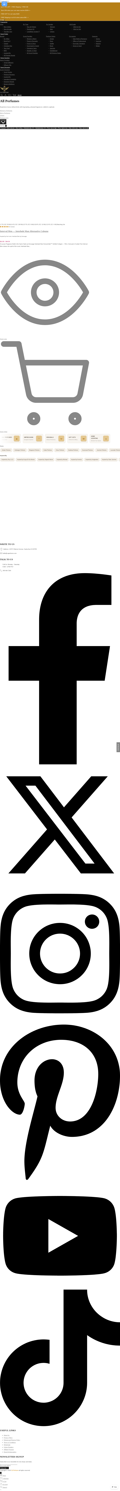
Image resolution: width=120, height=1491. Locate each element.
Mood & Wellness (9, 84)
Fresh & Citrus (31, 43)
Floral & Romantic (32, 41)
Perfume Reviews (9, 74)
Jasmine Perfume (101, 450)
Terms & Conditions (10, 1442)
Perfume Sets (4, 118)
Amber (52, 39)
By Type (25, 24)
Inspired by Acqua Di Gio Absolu (26, 459)
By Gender (49, 24)
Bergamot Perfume (34, 450)
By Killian (6, 39)
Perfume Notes (50, 36)
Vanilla (52, 43)
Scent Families (27, 36)
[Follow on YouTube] (60, 1288)
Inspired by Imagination (92, 459)
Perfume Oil (30, 29)
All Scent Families (32, 53)
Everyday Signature (79, 43)
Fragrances (3, 22)
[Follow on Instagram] (60, 1021)
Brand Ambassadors (10, 1452)
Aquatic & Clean (32, 50)
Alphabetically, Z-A (40, 128)
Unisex (52, 31)
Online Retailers (9, 1447)
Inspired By (7, 53)
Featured (3, 128)
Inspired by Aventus (76, 459)
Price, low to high (52, 128)
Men (51, 29)
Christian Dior (8, 46)
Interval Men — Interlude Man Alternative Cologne (24, 231)
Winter (98, 46)
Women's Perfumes (6, 110)
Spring (98, 39)
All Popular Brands (9, 55)
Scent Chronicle (5, 67)
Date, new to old (83, 128)
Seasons (95, 36)
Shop (1, 24)
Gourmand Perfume (87, 450)
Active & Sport (77, 46)
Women (52, 27)
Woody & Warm (31, 39)
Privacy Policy (8, 1438)
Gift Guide (72, 24)
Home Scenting (5, 58)
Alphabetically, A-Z (29, 128)
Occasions (72, 36)
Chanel (6, 43)
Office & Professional (79, 41)
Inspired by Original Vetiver (45, 459)
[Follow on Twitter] (60, 884)
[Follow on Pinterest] (60, 1181)
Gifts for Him (77, 29)
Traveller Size (8, 31)
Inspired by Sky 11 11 (7, 459)
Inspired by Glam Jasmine (109, 459)
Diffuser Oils (7, 65)
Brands (2, 36)
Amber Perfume (6, 450)
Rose (51, 41)
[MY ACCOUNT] (5, 95)
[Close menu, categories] (1, 1473)
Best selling (19, 128)
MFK (5, 50)
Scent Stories (8, 72)
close (2, 3)
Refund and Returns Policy (12, 1440)
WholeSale (7, 1445)
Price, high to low (62, 128)
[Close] (6, 126)
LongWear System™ (33, 31)
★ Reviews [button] (118, 747)
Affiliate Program (9, 1449)
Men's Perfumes (5, 113)
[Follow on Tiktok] (60, 1425)
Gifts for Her (77, 27)
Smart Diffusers (8, 62)
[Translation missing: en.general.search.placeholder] (2, 95)
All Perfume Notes (55, 53)
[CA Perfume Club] (60, 503)
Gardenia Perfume (73, 450)
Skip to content (4, 1)
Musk (51, 46)
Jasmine (52, 48)
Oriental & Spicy (32, 48)
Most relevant (10, 128)
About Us (6, 1435)
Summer (98, 41)
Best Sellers (7, 27)
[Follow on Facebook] (60, 764)
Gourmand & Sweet (33, 46)
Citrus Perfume (60, 450)
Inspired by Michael (62, 459)
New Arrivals (8, 29)
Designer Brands (9, 81)
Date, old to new (73, 128)
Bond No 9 (7, 41)
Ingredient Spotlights (10, 79)
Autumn (98, 43)
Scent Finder (4, 34)
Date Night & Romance (80, 39)
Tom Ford (7, 48)
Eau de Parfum (31, 27)
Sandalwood (53, 50)
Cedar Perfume (48, 450)
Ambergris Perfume (20, 450)
